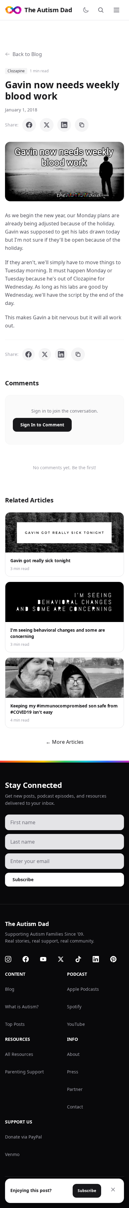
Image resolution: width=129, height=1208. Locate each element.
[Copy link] (82, 125)
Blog (9, 989)
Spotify (74, 1007)
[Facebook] (29, 959)
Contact (75, 1107)
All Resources (19, 1054)
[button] (64, 171)
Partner (75, 1089)
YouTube (76, 1024)
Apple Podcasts (83, 989)
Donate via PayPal (23, 1137)
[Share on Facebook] (29, 125)
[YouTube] (47, 959)
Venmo (12, 1154)
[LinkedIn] (99, 959)
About (73, 1054)
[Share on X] (47, 125)
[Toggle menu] (117, 10)
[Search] (102, 10)
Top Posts (15, 1024)
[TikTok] (82, 959)
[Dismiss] (113, 1189)
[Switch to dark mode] (87, 10)
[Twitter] (64, 959)
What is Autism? (22, 1007)
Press (72, 1072)
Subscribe (23, 879)
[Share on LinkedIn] (64, 125)
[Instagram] (12, 959)
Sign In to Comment (42, 425)
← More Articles (65, 741)
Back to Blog (27, 54)
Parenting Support (24, 1072)
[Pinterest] (117, 959)
